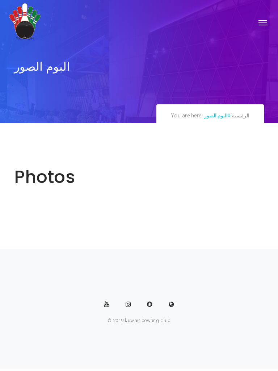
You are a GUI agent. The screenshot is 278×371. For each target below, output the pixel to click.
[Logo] (25, 23)
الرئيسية (240, 115)
